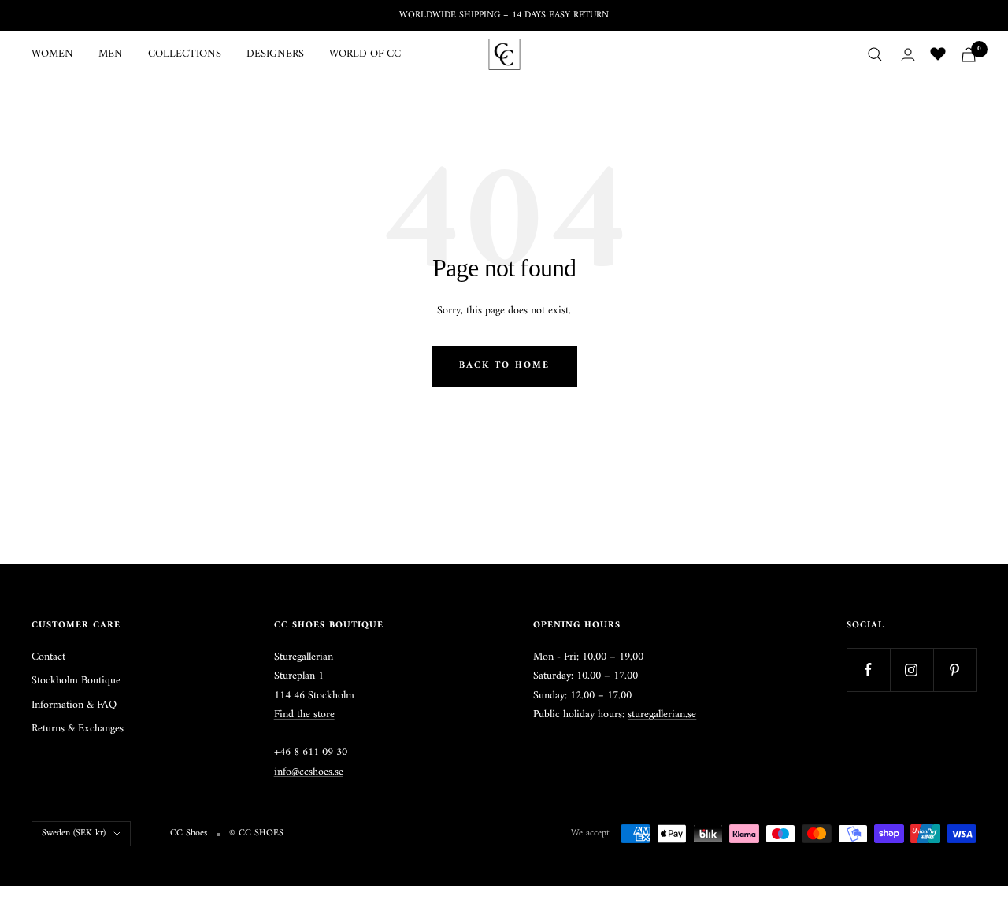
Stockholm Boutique (76, 681)
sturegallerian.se (662, 714)
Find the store (304, 714)
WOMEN (52, 54)
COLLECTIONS (184, 54)
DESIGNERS (275, 54)
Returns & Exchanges (78, 729)
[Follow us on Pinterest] (954, 669)
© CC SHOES (256, 834)
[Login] (908, 54)
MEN (110, 54)
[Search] (875, 54)
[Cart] (968, 54)
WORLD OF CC (365, 54)
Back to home (504, 365)
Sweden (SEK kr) (74, 833)
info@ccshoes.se (308, 772)
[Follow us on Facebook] (868, 669)
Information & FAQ (74, 705)
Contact (48, 657)
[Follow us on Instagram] (911, 669)
